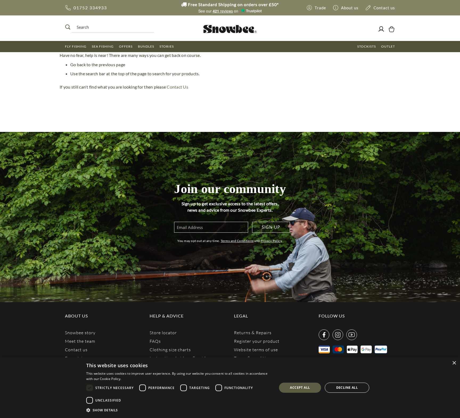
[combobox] (111, 27)
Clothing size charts (170, 349)
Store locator (163, 332)
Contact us (76, 349)
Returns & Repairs (253, 332)
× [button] (454, 363)
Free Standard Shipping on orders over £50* (233, 4)
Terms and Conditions (237, 241)
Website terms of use (256, 349)
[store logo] (230, 29)
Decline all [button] (347, 387)
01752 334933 (90, 7)
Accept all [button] (300, 387)
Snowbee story (80, 332)
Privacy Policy (271, 241)
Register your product (257, 341)
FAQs (155, 341)
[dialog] (230, 387)
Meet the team (80, 341)
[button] (178, 410)
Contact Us (177, 86)
